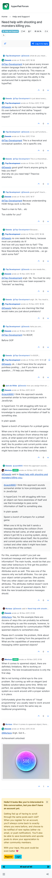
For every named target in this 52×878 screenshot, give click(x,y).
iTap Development (12, 56)
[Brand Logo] (6, 6)
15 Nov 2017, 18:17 (27, 197)
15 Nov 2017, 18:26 (36, 234)
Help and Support (11, 31)
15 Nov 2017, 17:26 (36, 103)
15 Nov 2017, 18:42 (27, 331)
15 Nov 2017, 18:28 (27, 274)
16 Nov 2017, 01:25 (27, 729)
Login (18, 857)
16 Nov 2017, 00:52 (35, 470)
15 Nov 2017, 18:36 (36, 304)
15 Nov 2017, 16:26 (27, 60)
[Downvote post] (48, 90)
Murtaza (8, 470)
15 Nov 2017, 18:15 (36, 163)
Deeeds (8, 60)
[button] (4, 874)
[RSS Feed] (4, 35)
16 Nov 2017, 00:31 (27, 390)
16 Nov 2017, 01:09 (27, 613)
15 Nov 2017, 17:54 (27, 136)
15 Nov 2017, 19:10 (36, 360)
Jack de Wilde (11, 386)
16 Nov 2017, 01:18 (34, 659)
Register (9, 857)
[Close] (47, 802)
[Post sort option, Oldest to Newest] (5, 43)
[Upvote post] (38, 90)
